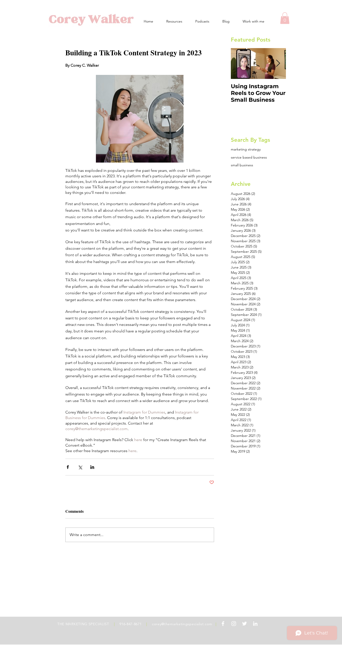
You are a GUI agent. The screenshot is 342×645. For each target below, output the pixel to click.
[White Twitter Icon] (244, 623)
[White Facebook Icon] (223, 623)
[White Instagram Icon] (234, 623)
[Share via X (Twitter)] (80, 467)
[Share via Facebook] (67, 467)
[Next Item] (278, 64)
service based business (249, 157)
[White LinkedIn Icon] (255, 623)
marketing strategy (246, 149)
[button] (285, 18)
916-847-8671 (130, 624)
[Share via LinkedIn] (92, 467)
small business (242, 165)
